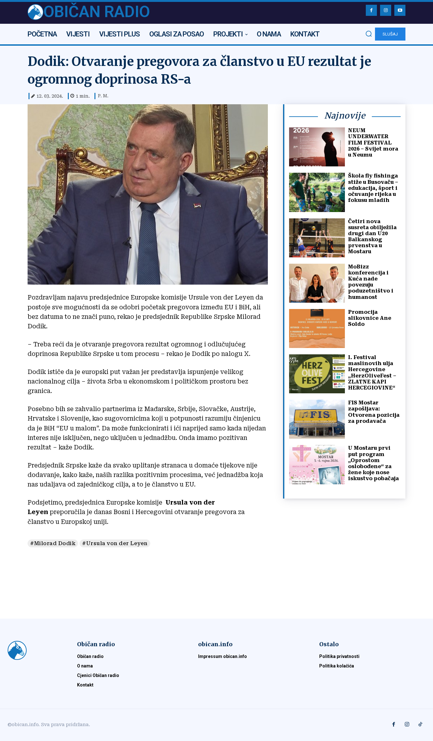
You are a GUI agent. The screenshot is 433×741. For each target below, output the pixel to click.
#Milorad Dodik (52, 543)
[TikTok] (420, 725)
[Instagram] (385, 10)
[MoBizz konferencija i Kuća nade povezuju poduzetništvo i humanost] (317, 283)
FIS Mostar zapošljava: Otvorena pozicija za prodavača (373, 412)
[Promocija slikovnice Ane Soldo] (317, 328)
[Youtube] (399, 10)
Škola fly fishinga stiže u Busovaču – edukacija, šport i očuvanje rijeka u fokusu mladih (373, 188)
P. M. (103, 95)
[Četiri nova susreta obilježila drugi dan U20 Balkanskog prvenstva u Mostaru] (317, 237)
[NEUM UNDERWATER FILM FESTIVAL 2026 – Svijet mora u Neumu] (317, 146)
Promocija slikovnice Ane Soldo (369, 318)
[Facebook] (371, 10)
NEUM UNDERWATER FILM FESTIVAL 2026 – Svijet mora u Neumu (373, 142)
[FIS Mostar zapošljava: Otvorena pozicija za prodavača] (317, 419)
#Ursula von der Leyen (115, 543)
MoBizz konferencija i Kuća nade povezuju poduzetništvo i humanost (370, 282)
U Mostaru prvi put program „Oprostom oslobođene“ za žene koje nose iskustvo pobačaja (373, 463)
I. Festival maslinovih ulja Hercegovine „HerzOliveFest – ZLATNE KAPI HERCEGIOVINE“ (372, 372)
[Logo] (35, 650)
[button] (368, 33)
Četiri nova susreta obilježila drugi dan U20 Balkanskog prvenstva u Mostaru (372, 236)
